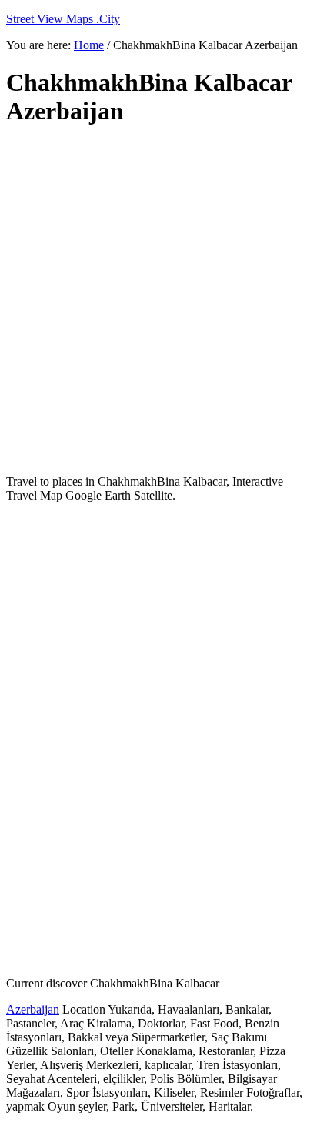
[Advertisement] (158, 300)
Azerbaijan (32, 1009)
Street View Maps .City (63, 18)
